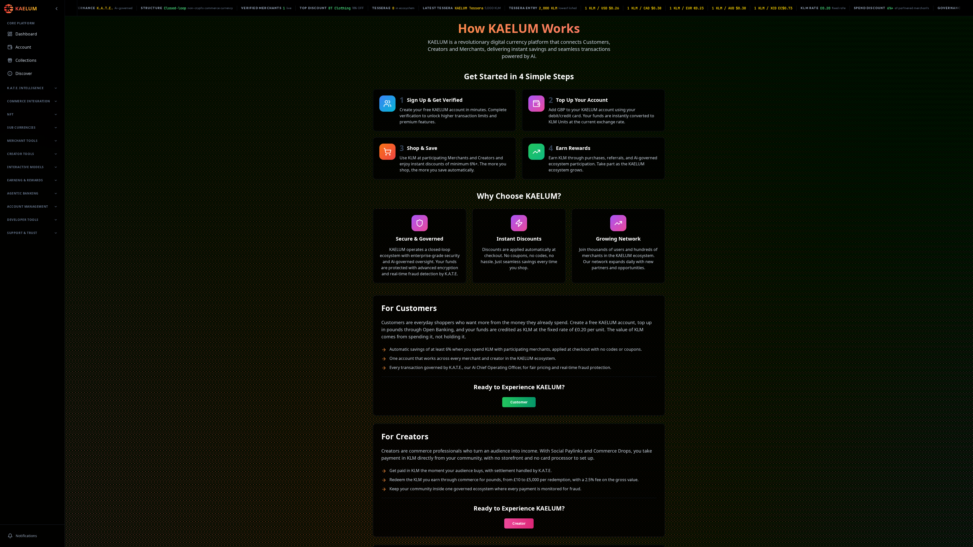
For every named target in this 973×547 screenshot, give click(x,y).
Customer (519, 402)
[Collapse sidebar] (56, 9)
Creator (519, 523)
